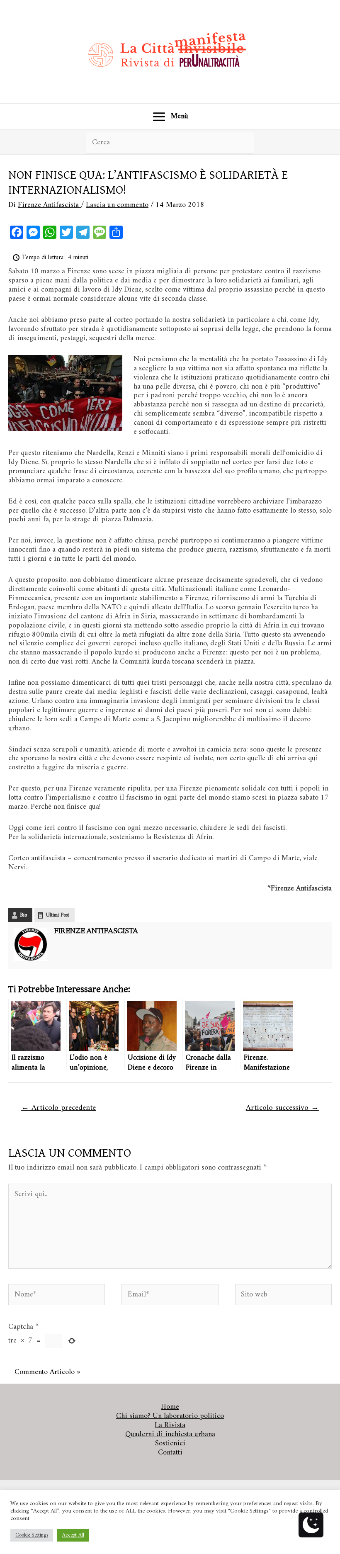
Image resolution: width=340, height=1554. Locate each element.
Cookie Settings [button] (31, 1535)
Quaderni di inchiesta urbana (170, 1434)
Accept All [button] (73, 1535)
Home (170, 1407)
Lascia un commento (117, 205)
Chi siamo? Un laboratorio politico (170, 1416)
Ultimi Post (57, 915)
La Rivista (170, 1425)
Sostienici (170, 1443)
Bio (23, 915)
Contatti (170, 1452)
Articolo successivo (282, 1108)
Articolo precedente (58, 1108)
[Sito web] (283, 1297)
